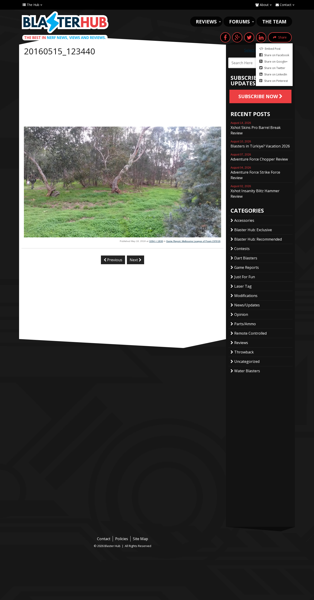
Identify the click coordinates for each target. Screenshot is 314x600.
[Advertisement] (122, 92)
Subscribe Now (258, 96)
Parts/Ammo (245, 323)
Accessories (244, 220)
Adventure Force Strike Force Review (255, 173)
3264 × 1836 (156, 241)
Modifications (245, 295)
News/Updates (247, 305)
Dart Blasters (245, 258)
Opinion (241, 314)
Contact (285, 5)
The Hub (32, 5)
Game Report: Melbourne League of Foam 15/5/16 (193, 241)
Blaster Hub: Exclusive (253, 229)
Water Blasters (247, 370)
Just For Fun (244, 276)
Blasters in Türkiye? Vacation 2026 (260, 144)
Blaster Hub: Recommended (258, 239)
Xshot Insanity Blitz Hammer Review (255, 192)
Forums (239, 21)
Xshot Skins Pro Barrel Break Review (256, 128)
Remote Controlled (250, 333)
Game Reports (246, 267)
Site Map (140, 538)
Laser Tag (243, 286)
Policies (121, 538)
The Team (274, 21)
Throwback (244, 352)
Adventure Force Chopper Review (259, 157)
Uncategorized (247, 361)
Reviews (206, 21)
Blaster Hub (65, 22)
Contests (242, 248)
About (264, 5)
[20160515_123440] (122, 236)
